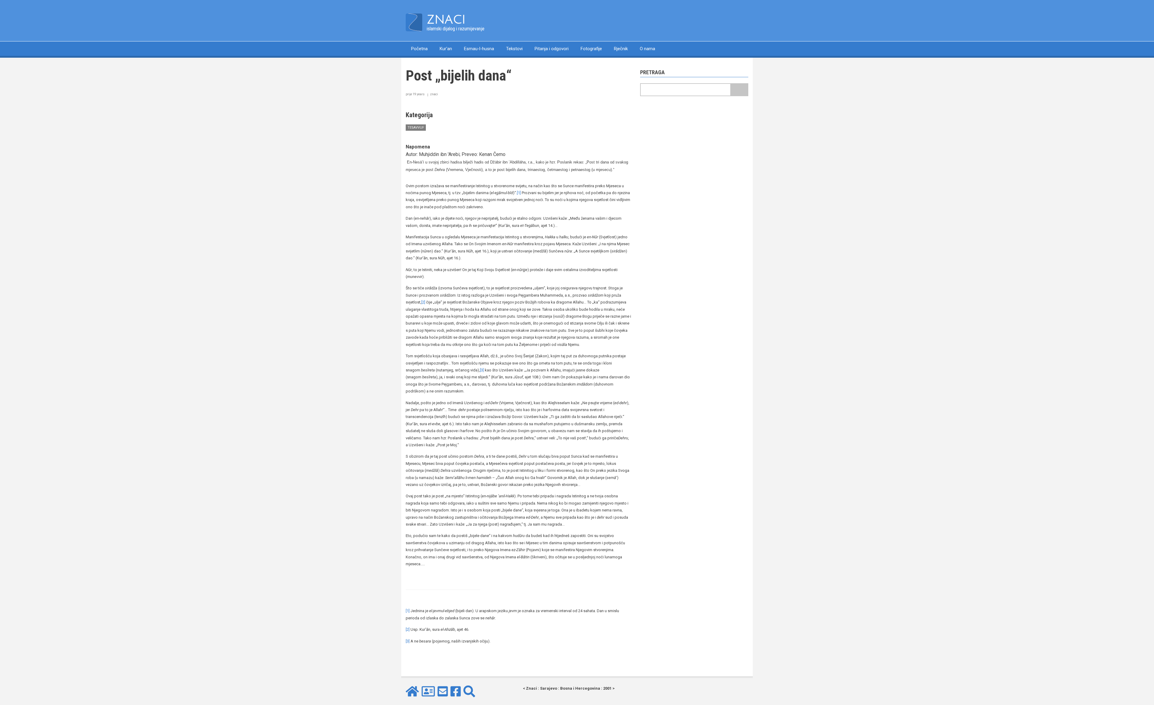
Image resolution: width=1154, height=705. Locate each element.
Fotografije (591, 48)
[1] (519, 193)
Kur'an (446, 48)
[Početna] (414, 22)
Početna (419, 48)
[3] (482, 370)
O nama (647, 48)
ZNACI (446, 19)
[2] (423, 302)
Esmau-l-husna (479, 48)
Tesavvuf (416, 128)
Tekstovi (514, 48)
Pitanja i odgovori (552, 48)
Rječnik (621, 48)
